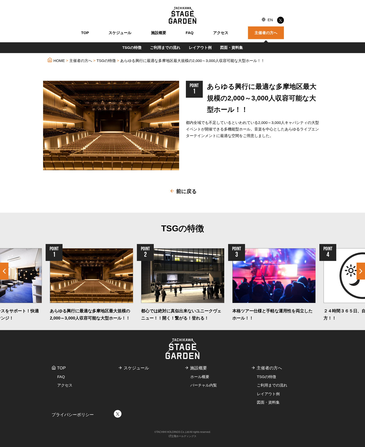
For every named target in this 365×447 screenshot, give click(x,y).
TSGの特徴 (132, 47)
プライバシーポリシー (73, 414)
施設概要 (158, 33)
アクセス (220, 33)
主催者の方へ (80, 61)
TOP (85, 33)
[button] (361, 271)
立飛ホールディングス (183, 436)
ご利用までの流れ (165, 47)
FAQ (189, 33)
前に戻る (186, 191)
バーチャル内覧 (203, 385)
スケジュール (120, 33)
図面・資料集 (231, 47)
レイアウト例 (200, 47)
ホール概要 (199, 377)
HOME (58, 61)
